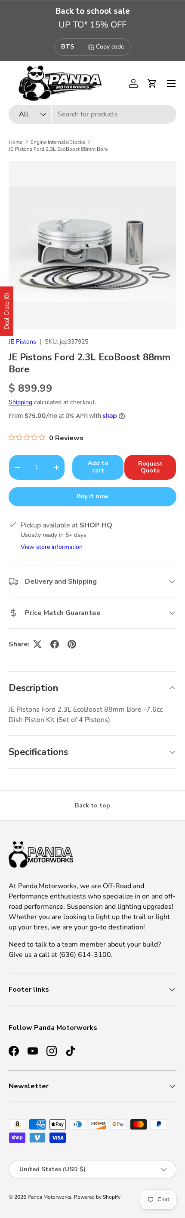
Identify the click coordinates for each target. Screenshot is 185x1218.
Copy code (110, 47)
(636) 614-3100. (86, 954)
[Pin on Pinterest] (71, 644)
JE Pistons (22, 342)
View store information (52, 547)
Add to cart (98, 467)
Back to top (92, 805)
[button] (152, 83)
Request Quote (150, 467)
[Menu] (171, 83)
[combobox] (92, 114)
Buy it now (92, 496)
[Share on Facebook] (54, 644)
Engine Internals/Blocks (58, 142)
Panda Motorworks (49, 1197)
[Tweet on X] (37, 644)
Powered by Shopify (97, 1197)
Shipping (20, 402)
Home (15, 142)
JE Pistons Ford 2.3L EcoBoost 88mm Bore (58, 149)
